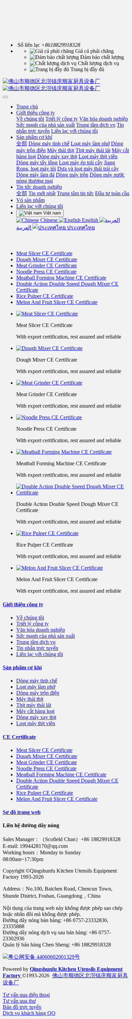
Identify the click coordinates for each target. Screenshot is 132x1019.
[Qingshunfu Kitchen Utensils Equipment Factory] (66, 85)
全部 (21, 143)
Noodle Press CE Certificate (46, 271)
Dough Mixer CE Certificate (46, 259)
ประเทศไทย (80, 227)
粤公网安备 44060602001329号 (44, 957)
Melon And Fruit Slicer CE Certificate (56, 302)
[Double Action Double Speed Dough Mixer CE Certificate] (72, 490)
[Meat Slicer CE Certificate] (72, 314)
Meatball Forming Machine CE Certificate (61, 278)
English (90, 220)
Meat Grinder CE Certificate (46, 265)
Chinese (49, 220)
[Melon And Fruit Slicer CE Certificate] (72, 568)
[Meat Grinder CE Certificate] (72, 383)
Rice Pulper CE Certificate (44, 296)
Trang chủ (27, 106)
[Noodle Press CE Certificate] (72, 417)
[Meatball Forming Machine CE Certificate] (72, 452)
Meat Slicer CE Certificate (44, 253)
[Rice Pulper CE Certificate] (72, 533)
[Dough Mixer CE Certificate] (72, 348)
